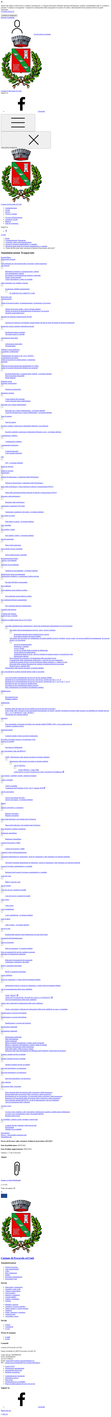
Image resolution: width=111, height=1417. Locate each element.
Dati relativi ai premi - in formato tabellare (19, 521)
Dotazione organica (7, 393)
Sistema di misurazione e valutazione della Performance (20, 477)
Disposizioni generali (8, 259)
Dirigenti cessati (6, 381)
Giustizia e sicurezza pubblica (15, 1306)
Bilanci (3, 803)
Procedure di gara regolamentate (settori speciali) (21, 685)
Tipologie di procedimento (10, 565)
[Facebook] (6, 231)
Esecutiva (4, 718)
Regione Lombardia (8, 17)
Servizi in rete (5, 928)
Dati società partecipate (13, 545)
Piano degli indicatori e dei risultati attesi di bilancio (18, 819)
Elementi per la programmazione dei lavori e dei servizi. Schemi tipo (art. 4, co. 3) (33, 679)
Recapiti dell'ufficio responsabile (16, 582)
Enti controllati (6, 525)
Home (7, 238)
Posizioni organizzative (9, 383)
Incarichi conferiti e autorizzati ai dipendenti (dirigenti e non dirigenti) (24, 426)
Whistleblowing (6, 1137)
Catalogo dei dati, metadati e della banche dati (21, 1125)
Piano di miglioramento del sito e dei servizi (20, 1384)
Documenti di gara (11, 697)
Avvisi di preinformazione (23, 644)
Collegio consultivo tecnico (14, 726)
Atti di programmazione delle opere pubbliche (16, 989)
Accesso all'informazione (13, 217)
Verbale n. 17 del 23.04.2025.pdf (10, 1180)
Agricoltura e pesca (11, 1316)
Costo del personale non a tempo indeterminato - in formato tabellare (28, 412)
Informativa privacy (12, 1378)
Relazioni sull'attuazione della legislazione (19, 1047)
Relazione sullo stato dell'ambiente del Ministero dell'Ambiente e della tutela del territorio (35, 1051)
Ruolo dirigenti (10, 378)
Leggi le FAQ (10, 1366)
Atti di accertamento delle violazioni (17, 1102)
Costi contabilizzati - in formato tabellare (19, 915)
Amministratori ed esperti (9, 358)
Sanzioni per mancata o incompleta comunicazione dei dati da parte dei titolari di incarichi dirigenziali (39, 323)
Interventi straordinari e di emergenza (13, 1068)
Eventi (7, 1339)
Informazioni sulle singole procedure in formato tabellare (24, 668)
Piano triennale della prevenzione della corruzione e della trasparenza (28, 1092)
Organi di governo (11, 1267)
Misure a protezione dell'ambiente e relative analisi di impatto (26, 1045)
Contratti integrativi (11, 451)
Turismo (8, 1301)
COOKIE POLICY (7, 11)
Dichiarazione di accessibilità (15, 1382)
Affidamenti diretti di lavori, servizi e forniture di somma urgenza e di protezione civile (43, 654)
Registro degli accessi (12, 1116)
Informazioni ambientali (9, 1027)
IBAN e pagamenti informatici (11, 966)
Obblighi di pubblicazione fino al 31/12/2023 (16, 620)
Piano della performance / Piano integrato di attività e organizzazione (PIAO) (27, 487)
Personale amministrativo (13, 1277)
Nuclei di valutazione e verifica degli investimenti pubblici (21, 979)
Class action (5, 899)
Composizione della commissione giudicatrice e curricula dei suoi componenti (36, 660)
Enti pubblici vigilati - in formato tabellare (19, 535)
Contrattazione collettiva (9, 436)
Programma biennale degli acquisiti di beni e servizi (31, 634)
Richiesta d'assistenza (12, 1372)
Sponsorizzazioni (7, 730)
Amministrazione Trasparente (16, 240)
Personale (4, 362)
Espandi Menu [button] (6, 257)
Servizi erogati (6, 886)
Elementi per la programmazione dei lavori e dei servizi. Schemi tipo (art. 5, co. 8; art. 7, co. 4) (37, 681)
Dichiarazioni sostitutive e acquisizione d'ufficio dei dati (20, 576)
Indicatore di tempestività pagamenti (13, 954)
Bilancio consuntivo (12, 815)
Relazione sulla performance (10, 496)
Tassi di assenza (6, 416)
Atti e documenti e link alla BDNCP (13, 751)
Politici (7, 1275)
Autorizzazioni (10, 1314)
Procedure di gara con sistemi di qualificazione (21, 683)
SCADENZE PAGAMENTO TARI (22, 293)
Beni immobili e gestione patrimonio (13, 829)
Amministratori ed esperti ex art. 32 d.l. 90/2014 (17, 356)
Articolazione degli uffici (9, 338)
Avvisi (7, 1329)
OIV (2, 457)
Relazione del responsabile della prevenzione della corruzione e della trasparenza (32, 1098)
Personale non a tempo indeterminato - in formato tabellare (25, 411)
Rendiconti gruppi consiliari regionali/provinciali (17, 326)
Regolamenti (9, 1127)
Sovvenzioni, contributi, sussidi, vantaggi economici (18, 776)
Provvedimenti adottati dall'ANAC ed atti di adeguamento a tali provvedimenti (32, 1100)
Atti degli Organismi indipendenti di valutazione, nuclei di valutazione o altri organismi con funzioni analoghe (42, 863)
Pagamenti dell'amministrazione (11, 938)
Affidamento (5, 703)
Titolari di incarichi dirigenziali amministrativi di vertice (20, 366)
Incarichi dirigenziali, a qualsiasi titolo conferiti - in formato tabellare (28, 374)
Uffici (7, 1271)
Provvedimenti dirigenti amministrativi (14, 600)
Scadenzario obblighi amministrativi (17, 289)
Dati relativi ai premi (8, 516)
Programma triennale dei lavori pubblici (27, 636)
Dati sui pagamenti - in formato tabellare (19, 948)
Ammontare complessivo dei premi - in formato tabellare (24, 512)
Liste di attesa (5, 919)
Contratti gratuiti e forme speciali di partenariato (21, 736)
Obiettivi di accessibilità (13, 1129)
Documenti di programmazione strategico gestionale (23, 275)
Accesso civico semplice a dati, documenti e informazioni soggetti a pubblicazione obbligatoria (37, 1112)
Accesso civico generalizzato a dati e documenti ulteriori (24, 1114)
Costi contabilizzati (7, 909)
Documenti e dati (11, 1279)
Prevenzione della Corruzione (11, 1086)
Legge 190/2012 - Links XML (28, 770)
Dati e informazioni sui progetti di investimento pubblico (24, 687)
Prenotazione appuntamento (14, 1368)
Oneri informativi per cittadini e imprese (14, 283)
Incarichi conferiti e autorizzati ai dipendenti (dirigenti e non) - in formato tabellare (33, 432)
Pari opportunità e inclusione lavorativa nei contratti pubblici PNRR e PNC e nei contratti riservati (38, 724)
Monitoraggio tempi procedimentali (13, 574)
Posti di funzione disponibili (14, 376)
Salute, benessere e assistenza (15, 1312)
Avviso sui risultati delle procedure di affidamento (31, 650)
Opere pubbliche (6, 975)
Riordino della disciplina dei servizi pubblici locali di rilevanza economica (30, 709)
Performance (5, 473)
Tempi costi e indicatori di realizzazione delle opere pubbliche (22, 1003)
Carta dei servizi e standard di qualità (13, 890)
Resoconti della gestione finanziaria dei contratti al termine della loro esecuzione (37, 664)
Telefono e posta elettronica (10, 350)
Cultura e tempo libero (12, 1291)
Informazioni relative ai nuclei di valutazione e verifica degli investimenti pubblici (33, 985)
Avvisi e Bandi (19, 648)
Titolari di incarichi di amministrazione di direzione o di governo (27, 311)
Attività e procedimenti (8, 560)
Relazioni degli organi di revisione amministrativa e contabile (26, 246)
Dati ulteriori (5, 1133)
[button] (11, 208)
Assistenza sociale (11, 219)
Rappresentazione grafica (9, 558)
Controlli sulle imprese (8, 609)
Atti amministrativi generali (14, 273)
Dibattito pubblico (11, 699)
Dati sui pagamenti (7, 942)
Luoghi (7, 1337)
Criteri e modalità (7, 780)
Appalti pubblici (10, 1297)
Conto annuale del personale (15, 399)
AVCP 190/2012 (19, 765)
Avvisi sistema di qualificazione (24, 652)
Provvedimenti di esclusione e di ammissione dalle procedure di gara (33, 658)
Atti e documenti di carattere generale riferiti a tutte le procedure (22, 672)
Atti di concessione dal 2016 (15, 798)
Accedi (3, 235)
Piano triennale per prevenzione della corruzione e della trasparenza (24, 264)
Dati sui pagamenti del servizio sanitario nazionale (18, 952)
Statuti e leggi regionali (13, 277)
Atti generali (5, 265)
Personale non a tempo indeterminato (13, 405)
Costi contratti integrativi (13, 453)
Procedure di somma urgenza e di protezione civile (18, 739)
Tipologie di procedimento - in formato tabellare (21, 571)
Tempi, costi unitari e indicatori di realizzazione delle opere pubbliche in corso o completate (36, 1009)
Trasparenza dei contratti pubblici (16, 714)
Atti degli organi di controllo (15, 334)
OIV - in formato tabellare (14, 463)
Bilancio (8, 221)
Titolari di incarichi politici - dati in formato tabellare (23, 309)
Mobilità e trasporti (11, 1304)
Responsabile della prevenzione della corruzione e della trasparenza (28, 1094)
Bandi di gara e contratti (9, 616)
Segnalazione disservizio (13, 1370)
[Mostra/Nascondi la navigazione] (18, 122)
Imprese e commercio (12, 1295)
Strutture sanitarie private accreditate (13, 1054)
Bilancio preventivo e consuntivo (12, 808)
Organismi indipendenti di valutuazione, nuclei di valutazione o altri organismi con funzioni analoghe (35, 857)
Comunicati (9, 1327)
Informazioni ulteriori (21, 656)
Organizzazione (6, 299)
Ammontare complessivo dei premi (13, 506)
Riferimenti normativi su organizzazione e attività (22, 271)
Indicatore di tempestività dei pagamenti (18, 960)
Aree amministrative (12, 1269)
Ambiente (8, 1310)
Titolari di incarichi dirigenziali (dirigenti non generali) (19, 368)
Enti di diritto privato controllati (11, 549)
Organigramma (10, 346)
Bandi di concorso (7, 466)
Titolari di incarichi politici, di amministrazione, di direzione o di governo (26, 303)
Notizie (7, 1325)
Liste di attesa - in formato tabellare (17, 925)
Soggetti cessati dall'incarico (14, 313)
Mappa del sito (6, 1410)
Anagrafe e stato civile (12, 1289)
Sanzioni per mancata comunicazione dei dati (16, 317)
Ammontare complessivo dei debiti (17, 962)
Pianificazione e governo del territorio (14, 1013)
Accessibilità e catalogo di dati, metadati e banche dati (19, 1119)
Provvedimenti (6, 586)
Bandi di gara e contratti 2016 (20, 666)
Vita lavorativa (10, 1293)
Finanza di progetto (7, 741)
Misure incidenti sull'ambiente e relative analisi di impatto (24, 1043)
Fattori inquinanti (11, 1041)
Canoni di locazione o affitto (10, 843)
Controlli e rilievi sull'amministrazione (19, 242)
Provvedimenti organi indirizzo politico (14, 590)
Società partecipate (7, 539)
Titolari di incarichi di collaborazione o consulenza (18, 360)
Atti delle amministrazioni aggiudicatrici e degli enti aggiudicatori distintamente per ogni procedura (38, 626)
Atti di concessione (7, 792)
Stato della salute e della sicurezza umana (19, 1049)
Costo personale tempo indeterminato (18, 401)
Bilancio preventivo (12, 813)
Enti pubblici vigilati (8, 529)
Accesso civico (6, 1106)
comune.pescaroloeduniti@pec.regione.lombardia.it (22, 1363)
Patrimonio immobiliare (9, 833)
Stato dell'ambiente (11, 1039)
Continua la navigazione (9, 15)
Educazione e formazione (14, 1287)
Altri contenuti (6, 1082)
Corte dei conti (6, 876)
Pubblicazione (6, 691)
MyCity (5, 1414)
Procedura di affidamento (13, 747)
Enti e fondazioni (11, 1273)
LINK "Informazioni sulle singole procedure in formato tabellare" (27, 757)
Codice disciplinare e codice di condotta (18, 279)
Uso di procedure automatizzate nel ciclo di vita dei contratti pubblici (28, 678)
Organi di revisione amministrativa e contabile (21, 244)
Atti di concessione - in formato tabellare (19, 800)
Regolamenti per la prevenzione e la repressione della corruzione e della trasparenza (33, 1096)
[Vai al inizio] (2, 1192)
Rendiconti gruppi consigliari (15, 332)
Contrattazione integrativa (9, 445)
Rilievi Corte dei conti (12, 882)
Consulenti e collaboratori (9, 351)
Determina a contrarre (21, 646)
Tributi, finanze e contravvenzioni (16, 1308)
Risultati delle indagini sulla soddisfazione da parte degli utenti (26, 934)
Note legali (9, 1380)
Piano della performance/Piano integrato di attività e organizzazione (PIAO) (31, 493)
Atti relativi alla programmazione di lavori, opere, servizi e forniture (33, 630)
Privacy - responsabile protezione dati (13, 1135)
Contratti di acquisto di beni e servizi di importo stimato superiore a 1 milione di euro (38, 662)
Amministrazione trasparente (15, 1376)
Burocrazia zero (6, 297)
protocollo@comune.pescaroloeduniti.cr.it (20, 1361)
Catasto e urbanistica (12, 1299)
